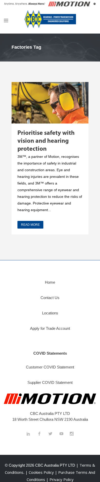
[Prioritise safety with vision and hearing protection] (50, 103)
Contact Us (50, 297)
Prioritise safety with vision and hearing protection (46, 141)
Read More (30, 225)
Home (50, 282)
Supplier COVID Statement (50, 382)
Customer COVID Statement (50, 367)
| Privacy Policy (60, 479)
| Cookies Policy (40, 472)
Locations (50, 313)
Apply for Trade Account (50, 328)
